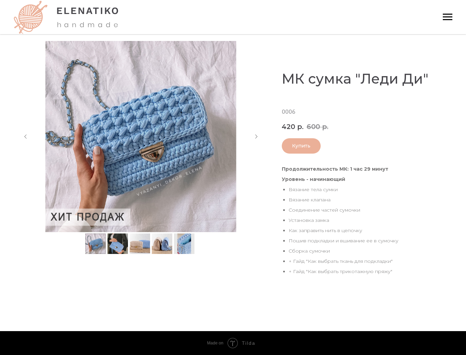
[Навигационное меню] (447, 17)
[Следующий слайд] (256, 136)
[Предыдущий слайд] (25, 136)
